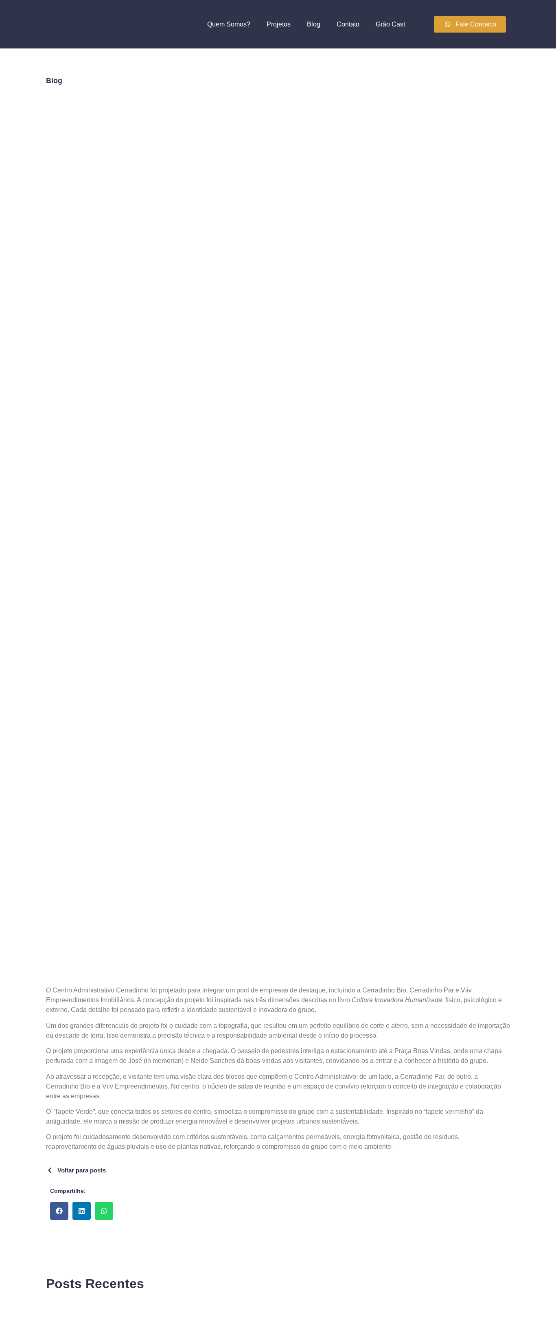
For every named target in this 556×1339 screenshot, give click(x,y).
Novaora (81, 1309)
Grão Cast (390, 24)
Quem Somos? (228, 24)
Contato (348, 24)
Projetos (279, 24)
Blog (313, 24)
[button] (59, 1211)
